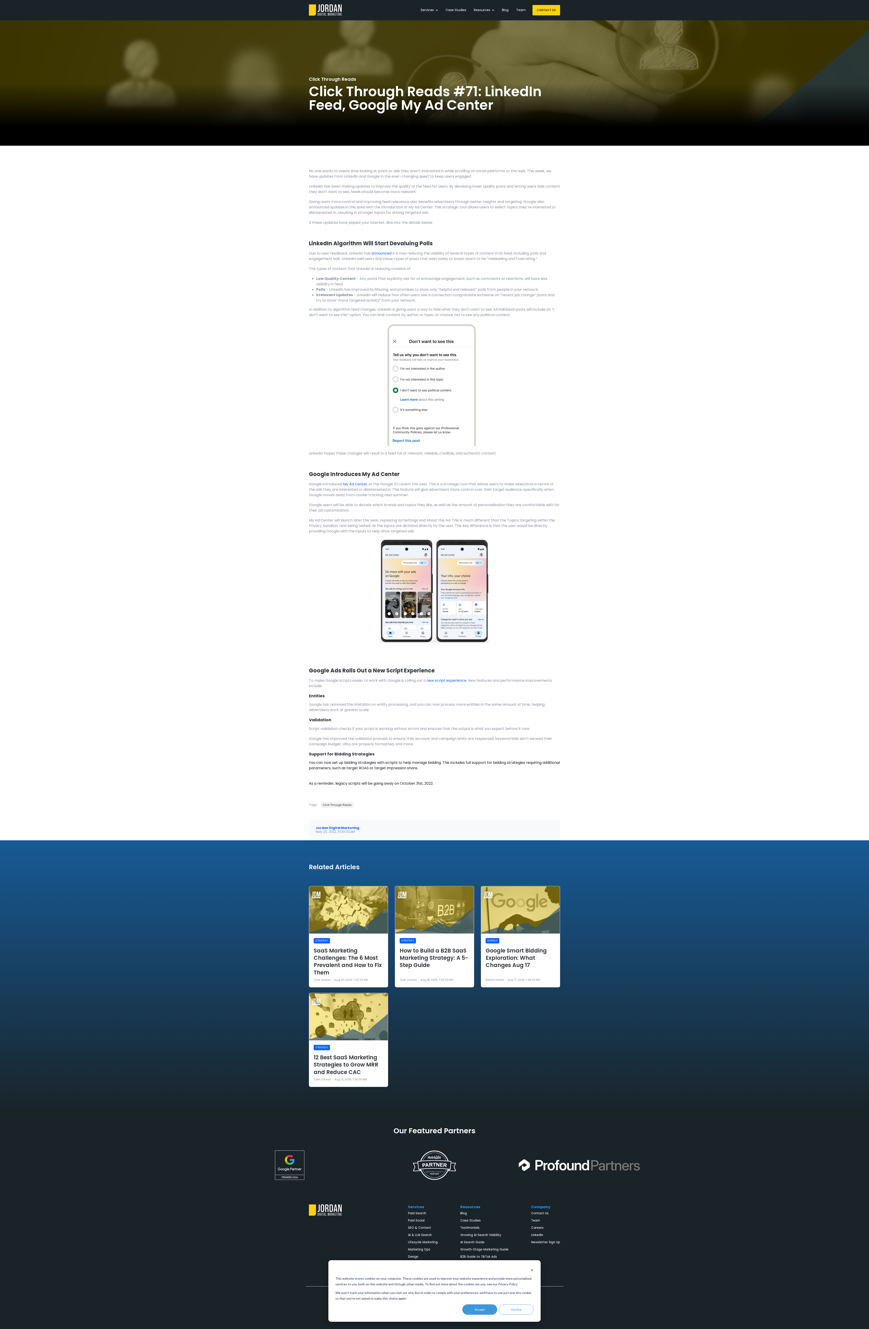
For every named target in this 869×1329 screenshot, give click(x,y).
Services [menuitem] (416, 1207)
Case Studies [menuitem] (470, 1220)
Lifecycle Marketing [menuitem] (423, 1242)
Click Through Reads (332, 79)
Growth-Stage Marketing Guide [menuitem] (484, 1249)
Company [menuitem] (540, 1207)
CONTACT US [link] (546, 10)
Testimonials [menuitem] (470, 1228)
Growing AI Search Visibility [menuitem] (480, 1235)
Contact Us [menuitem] (540, 1213)
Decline (516, 1309)
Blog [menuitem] (463, 1213)
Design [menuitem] (413, 1257)
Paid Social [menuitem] (416, 1220)
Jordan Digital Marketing (337, 828)
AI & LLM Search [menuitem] (420, 1235)
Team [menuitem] (535, 1220)
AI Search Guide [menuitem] (472, 1242)
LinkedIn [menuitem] (537, 1235)
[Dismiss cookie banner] (532, 1270)
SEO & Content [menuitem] (419, 1228)
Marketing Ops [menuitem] (419, 1249)
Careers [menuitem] (537, 1228)
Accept (480, 1309)
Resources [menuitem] (470, 1207)
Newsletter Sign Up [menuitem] (545, 1242)
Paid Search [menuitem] (417, 1213)
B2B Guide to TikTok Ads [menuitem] (478, 1257)
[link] (325, 9)
